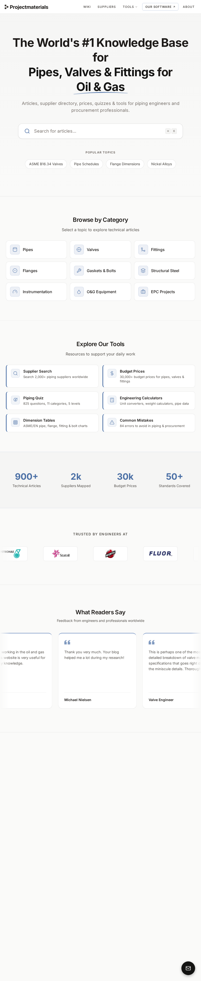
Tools (128, 7)
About (189, 7)
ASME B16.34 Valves (46, 164)
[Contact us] (188, 968)
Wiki (87, 7)
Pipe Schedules (86, 164)
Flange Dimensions (125, 164)
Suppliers (107, 7)
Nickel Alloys (161, 164)
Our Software (158, 7)
